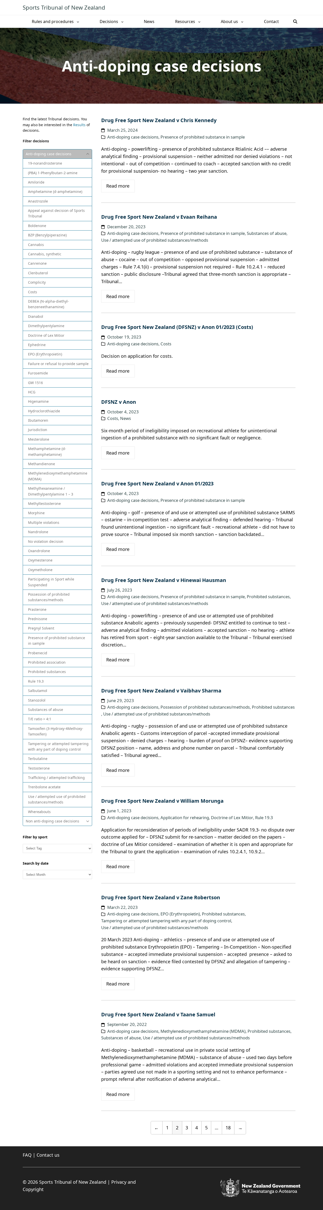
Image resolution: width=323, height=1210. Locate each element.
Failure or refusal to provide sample (58, 363)
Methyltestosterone (44, 503)
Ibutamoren (38, 420)
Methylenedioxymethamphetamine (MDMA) (57, 476)
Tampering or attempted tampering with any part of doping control (58, 746)
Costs (32, 291)
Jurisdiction (37, 429)
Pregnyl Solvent (41, 628)
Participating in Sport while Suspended (51, 582)
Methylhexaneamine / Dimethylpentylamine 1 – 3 (50, 491)
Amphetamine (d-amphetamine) (55, 191)
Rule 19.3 (36, 681)
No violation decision (45, 541)
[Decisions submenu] (122, 21)
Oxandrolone (39, 550)
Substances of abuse (45, 709)
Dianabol (35, 316)
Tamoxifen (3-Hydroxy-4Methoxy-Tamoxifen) (55, 731)
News (125, 418)
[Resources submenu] (199, 21)
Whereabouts (39, 811)
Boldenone (37, 225)
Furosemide (38, 373)
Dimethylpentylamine (46, 325)
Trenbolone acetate (44, 787)
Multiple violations (43, 522)
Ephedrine (37, 344)
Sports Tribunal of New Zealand (64, 7)
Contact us (48, 1155)
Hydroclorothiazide (44, 411)
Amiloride (36, 182)
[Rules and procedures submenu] (78, 21)
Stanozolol (36, 700)
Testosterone (39, 768)
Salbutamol (37, 690)
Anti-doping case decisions (48, 153)
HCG (31, 392)
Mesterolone (38, 439)
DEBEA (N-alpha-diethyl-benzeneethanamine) (48, 304)
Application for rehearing (184, 817)
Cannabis (36, 244)
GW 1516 (35, 382)
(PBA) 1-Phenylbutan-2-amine (52, 172)
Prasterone (37, 609)
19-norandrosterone (45, 163)
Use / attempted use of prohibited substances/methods (57, 799)
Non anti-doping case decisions (52, 821)
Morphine (36, 512)
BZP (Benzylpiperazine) (47, 235)
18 (228, 1128)
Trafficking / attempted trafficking (56, 777)
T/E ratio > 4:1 (39, 718)
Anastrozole (38, 201)
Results (79, 124)
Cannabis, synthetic (44, 254)
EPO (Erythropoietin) (45, 354)
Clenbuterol (38, 273)
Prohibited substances (47, 671)
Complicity (37, 282)
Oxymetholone (40, 569)
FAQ (27, 1155)
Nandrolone (38, 531)
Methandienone (41, 463)
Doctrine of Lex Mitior (46, 335)
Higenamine (38, 401)
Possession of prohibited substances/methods (49, 597)
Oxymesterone (40, 560)
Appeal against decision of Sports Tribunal (56, 213)
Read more (117, 186)
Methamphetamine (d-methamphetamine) (47, 451)
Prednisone (37, 618)
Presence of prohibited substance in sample (56, 640)
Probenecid (37, 653)
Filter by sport (35, 837)
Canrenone (37, 263)
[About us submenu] (242, 21)
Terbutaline (37, 758)
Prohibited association (47, 662)
